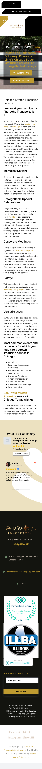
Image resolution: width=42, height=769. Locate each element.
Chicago (16, 127)
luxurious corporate (25, 250)
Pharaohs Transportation (15, 290)
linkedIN (28, 737)
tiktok (27, 732)
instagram (14, 737)
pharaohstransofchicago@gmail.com (23, 572)
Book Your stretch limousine (15, 394)
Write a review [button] (21, 453)
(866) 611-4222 (21, 544)
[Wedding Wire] (18, 658)
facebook (14, 732)
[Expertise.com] (21, 596)
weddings (13, 217)
